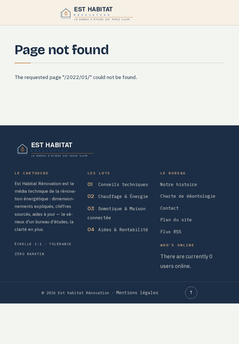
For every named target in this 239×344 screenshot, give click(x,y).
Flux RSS (170, 231)
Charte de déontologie (187, 196)
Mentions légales (137, 292)
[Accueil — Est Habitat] (97, 12)
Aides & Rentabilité (117, 229)
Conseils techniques (117, 184)
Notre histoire (178, 184)
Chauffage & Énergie (117, 196)
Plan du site (176, 219)
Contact (169, 208)
